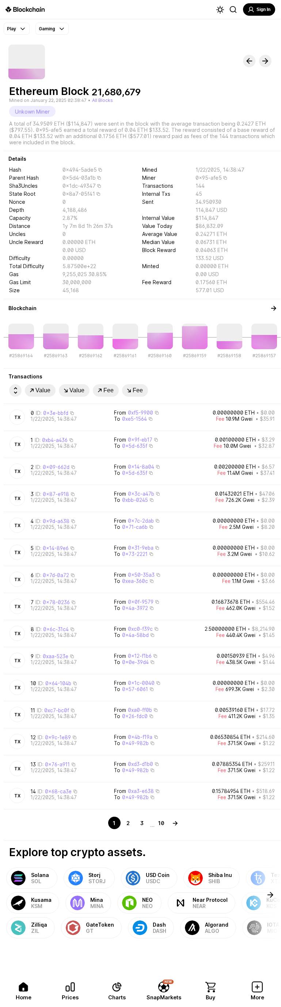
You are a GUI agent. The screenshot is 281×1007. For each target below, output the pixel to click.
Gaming (47, 28)
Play (11, 28)
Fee (108, 390)
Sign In (263, 9)
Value (42, 390)
